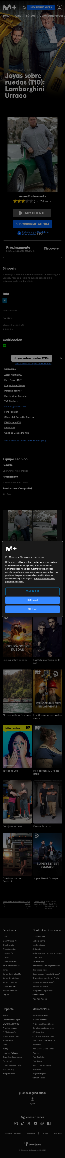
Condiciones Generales (43, 1028)
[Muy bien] (31, 201)
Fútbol (30, 15)
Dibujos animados (40, 986)
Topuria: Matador (10, 1053)
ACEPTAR (32, 609)
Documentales (9, 986)
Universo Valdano (10, 1036)
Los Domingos (38, 945)
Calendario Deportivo (12, 1065)
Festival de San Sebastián (43, 982)
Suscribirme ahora (41, 7)
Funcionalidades (39, 1020)
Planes (35, 1053)
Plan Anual (37, 1061)
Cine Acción (8, 953)
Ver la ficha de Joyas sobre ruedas (33, 363)
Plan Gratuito (38, 1057)
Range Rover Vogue (14, 385)
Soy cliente (35, 213)
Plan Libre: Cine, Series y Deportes (43, 1042)
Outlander (37, 949)
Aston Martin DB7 (13, 374)
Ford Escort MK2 (13, 380)
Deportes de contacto (12, 1057)
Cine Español (8, 945)
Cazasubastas (41, 826)
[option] (20, 528)
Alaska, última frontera (17, 715)
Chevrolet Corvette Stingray (19, 417)
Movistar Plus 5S (39, 999)
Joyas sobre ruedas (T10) (31, 358)
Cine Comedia (9, 949)
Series (7, 15)
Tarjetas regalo (39, 1073)
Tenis (5, 1044)
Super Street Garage (45, 878)
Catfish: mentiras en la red (46, 662)
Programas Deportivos (42, 990)
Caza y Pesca (38, 995)
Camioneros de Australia (12, 880)
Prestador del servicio (13, 1133)
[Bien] (27, 201)
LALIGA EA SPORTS (11, 1024)
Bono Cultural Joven (41, 1065)
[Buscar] (24, 7)
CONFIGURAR (33, 591)
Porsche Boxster (13, 390)
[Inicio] (9, 7)
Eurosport (7, 1061)
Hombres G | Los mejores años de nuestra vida (46, 968)
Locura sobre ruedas (15, 660)
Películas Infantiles (11, 966)
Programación (9, 1073)
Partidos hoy (8, 1069)
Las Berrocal (38, 961)
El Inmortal (37, 957)
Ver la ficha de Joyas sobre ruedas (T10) (25, 440)
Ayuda (32, 1103)
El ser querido (38, 937)
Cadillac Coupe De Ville (16, 432)
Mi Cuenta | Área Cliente (43, 1024)
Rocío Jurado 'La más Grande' (46, 974)
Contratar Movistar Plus (43, 1036)
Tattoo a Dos (10, 770)
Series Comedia (10, 982)
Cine (18, 15)
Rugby (5, 1049)
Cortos (6, 957)
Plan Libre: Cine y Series (43, 1049)
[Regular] (23, 201)
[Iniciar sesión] (59, 7)
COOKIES (58, 1133)
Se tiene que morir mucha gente (47, 953)
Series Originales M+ (12, 974)
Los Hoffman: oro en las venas (47, 717)
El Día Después (9, 1032)
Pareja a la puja (12, 826)
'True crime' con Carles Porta (45, 978)
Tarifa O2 (36, 1069)
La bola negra (38, 941)
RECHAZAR (32, 600)
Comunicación (39, 1078)
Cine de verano (9, 961)
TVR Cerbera (11, 401)
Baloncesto (8, 1040)
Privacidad (45, 1133)
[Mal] (19, 201)
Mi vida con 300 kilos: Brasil (46, 772)
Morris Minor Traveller (16, 396)
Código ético (38, 1032)
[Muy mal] (15, 201)
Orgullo (6, 995)
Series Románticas (11, 978)
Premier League (10, 1028)
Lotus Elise (9, 427)
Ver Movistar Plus (40, 1015)
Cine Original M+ (10, 941)
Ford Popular (11, 411)
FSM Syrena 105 (12, 422)
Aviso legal (31, 1133)
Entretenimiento (10, 990)
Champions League (11, 1020)
